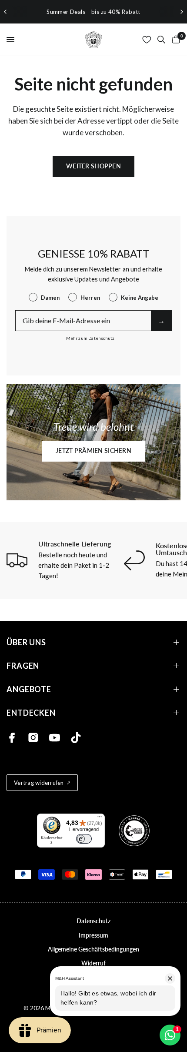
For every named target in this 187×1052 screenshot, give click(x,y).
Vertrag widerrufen (39, 782)
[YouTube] (54, 737)
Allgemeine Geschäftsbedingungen (93, 949)
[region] (93, 11)
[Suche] (161, 39)
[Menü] (99, 819)
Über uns (26, 642)
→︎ (161, 320)
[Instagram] (33, 737)
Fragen (23, 666)
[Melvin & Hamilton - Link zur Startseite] (93, 39)
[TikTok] (75, 737)
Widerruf (93, 963)
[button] (93, 451)
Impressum (93, 935)
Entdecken (31, 713)
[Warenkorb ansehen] (174, 39)
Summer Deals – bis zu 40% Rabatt (93, 11)
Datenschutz (93, 921)
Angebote (29, 689)
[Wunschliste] (146, 39)
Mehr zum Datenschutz (90, 338)
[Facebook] (12, 737)
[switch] (84, 839)
